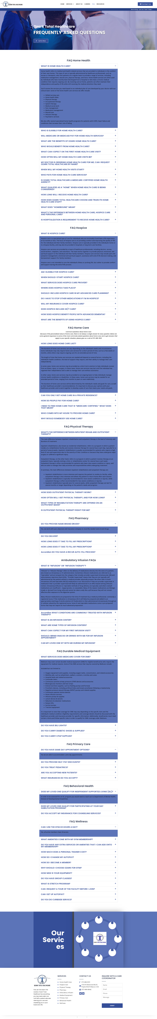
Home (62, 4)
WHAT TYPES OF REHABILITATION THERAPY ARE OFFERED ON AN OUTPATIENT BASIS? (71, 504)
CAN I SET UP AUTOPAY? (52, 894)
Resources (100, 4)
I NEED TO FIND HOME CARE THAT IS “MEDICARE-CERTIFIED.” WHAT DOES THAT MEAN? (76, 407)
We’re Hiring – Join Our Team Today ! (141, 9)
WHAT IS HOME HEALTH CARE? (55, 66)
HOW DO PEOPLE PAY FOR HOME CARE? (60, 400)
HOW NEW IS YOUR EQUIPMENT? (56, 873)
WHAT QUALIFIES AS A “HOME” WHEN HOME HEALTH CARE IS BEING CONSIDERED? (73, 188)
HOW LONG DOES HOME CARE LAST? (58, 343)
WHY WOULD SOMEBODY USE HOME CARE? (61, 418)
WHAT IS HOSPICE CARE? (53, 233)
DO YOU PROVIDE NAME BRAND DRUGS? (60, 523)
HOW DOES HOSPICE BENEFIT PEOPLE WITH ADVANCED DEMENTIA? (73, 314)
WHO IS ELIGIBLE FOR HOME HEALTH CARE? (62, 130)
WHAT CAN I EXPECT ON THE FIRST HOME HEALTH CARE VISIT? (71, 151)
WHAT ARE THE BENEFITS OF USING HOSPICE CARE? (65, 319)
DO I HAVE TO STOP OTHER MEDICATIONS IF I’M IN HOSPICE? (70, 298)
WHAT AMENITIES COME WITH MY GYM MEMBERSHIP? (67, 839)
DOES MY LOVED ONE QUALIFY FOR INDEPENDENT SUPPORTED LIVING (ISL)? (77, 791)
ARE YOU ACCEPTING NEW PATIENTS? (59, 772)
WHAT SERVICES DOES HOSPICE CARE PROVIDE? (64, 282)
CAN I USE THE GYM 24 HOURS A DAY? (59, 827)
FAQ (93, 4)
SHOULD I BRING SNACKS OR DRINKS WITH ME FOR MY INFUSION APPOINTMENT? (72, 636)
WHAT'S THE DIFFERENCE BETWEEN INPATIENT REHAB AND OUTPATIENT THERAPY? (75, 433)
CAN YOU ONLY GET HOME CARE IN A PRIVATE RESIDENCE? (69, 395)
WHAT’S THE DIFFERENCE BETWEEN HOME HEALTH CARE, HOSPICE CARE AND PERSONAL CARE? (75, 213)
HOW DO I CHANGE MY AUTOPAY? (57, 857)
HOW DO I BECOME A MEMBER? (56, 862)
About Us (79, 4)
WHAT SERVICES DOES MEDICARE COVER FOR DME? (66, 656)
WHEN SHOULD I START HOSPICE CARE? (60, 277)
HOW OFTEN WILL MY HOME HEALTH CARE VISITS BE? (66, 157)
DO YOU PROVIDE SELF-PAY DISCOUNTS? (60, 762)
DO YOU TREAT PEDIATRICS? (54, 767)
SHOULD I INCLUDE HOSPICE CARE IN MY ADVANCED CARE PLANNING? (75, 293)
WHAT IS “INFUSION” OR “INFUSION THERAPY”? (63, 565)
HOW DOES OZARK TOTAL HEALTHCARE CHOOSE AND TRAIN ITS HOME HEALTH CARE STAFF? (75, 201)
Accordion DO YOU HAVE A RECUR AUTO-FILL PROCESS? (68, 552)
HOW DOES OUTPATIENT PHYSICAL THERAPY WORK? (66, 492)
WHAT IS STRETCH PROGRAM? (55, 883)
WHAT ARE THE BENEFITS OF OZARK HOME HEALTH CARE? (68, 141)
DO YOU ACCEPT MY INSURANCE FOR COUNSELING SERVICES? (71, 813)
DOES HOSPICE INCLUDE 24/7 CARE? (58, 309)
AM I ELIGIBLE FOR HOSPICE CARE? (57, 272)
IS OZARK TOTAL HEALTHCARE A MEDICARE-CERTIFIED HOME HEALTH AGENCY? (74, 181)
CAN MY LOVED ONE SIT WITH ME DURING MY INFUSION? (68, 643)
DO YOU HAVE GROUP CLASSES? (56, 878)
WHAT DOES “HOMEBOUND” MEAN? (58, 207)
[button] (78, 66)
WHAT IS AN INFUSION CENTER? (56, 620)
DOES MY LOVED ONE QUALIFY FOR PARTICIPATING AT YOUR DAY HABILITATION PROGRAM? (72, 807)
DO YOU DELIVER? (49, 536)
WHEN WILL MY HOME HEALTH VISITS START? (62, 169)
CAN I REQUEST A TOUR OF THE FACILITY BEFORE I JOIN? (68, 889)
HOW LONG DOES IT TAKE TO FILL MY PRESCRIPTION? (66, 541)
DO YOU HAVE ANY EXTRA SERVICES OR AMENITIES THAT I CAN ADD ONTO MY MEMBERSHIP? (76, 845)
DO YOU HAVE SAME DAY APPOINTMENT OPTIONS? (65, 749)
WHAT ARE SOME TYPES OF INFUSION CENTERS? (64, 625)
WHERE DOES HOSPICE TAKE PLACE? (58, 288)
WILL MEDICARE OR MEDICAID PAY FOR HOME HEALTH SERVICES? (72, 135)
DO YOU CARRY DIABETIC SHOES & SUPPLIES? (63, 730)
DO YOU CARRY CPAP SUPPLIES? (56, 736)
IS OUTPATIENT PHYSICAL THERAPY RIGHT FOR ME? (65, 510)
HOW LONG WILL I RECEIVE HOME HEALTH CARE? (64, 194)
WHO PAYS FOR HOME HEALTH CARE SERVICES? (64, 174)
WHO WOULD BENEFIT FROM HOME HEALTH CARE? (65, 146)
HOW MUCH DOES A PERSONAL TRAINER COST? (64, 852)
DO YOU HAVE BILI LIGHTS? (54, 725)
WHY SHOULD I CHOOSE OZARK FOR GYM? (61, 867)
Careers (87, 4)
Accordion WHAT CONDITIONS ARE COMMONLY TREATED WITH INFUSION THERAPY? (76, 613)
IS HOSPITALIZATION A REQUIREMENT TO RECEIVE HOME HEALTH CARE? (75, 219)
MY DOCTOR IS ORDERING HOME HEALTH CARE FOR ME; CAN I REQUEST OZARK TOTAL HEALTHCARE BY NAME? (75, 163)
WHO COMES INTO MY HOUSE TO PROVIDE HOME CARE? (68, 413)
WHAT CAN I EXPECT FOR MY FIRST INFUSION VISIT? (66, 630)
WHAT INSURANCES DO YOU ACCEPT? (59, 778)
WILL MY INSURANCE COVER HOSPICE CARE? (62, 303)
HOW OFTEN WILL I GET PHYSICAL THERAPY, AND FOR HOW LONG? (73, 497)
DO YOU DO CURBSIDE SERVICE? (56, 899)
